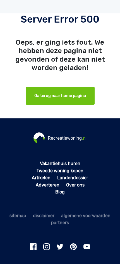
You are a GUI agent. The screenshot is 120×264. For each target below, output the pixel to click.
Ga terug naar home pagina (60, 95)
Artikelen (41, 177)
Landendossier (72, 177)
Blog (60, 192)
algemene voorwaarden (86, 215)
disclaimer (43, 215)
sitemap (17, 215)
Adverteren (47, 185)
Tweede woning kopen (60, 170)
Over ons (75, 185)
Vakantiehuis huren (60, 163)
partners (60, 222)
